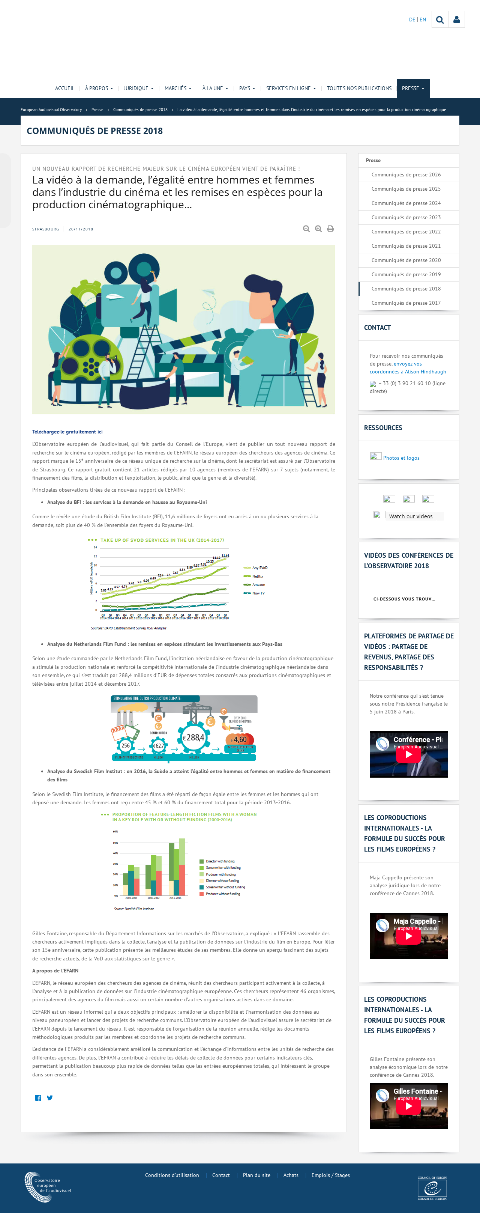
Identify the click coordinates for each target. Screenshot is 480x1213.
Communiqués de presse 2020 (406, 260)
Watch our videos (411, 516)
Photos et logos (401, 457)
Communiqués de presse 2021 (406, 245)
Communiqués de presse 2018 (406, 288)
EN (423, 19)
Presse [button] (410, 88)
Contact (221, 1175)
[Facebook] (38, 1098)
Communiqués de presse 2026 (406, 174)
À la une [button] (212, 88)
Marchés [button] (175, 88)
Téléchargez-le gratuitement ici (67, 431)
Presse (373, 160)
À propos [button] (96, 88)
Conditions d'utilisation (172, 1175)
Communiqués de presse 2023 (406, 217)
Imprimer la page (331, 229)
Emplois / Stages (331, 1175)
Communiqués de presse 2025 (406, 188)
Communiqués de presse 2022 (406, 231)
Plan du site (256, 1175)
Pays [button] (244, 88)
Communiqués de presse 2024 (406, 203)
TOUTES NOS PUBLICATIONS (359, 88)
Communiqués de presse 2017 (406, 302)
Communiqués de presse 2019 (406, 274)
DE (413, 19)
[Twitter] (50, 1098)
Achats (291, 1175)
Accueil (65, 88)
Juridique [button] (136, 88)
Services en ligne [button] (288, 88)
